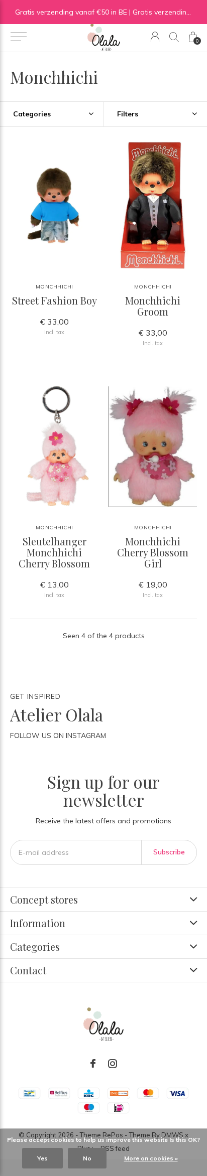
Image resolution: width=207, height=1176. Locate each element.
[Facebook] (92, 1063)
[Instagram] (112, 1063)
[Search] (174, 37)
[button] (18, 37)
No (87, 1158)
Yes (42, 1158)
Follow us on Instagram (58, 735)
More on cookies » (151, 1158)
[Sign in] (155, 37)
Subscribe (169, 851)
